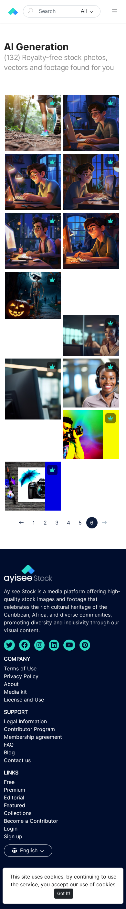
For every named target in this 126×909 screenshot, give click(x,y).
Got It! (63, 893)
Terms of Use (20, 669)
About (11, 684)
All (85, 11)
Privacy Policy (21, 676)
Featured (14, 805)
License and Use (24, 700)
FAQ (9, 745)
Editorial (14, 798)
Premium (14, 790)
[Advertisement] (91, 312)
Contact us (17, 760)
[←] (21, 522)
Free (9, 782)
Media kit (15, 692)
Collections (17, 813)
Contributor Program (29, 729)
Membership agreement (33, 737)
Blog (9, 753)
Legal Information (25, 721)
